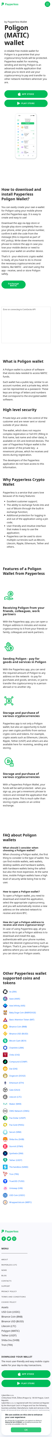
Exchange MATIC (13, 284)
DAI (15, 1068)
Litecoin (12, 1097)
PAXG (21, 1125)
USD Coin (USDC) (10, 1312)
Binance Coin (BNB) (11, 1316)
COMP (24, 1061)
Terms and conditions (13, 1297)
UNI (20, 1188)
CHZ (17, 1054)
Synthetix (13, 1153)
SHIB (21, 1139)
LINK (21, 1047)
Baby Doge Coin (16, 1012)
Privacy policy (9, 1291)
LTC (19, 1097)
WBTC (28, 1202)
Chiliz (11, 1054)
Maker (12, 1104)
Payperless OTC (9, 1265)
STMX (19, 1146)
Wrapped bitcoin (17, 1202)
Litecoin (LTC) (8, 1326)
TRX (16, 1174)
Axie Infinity (14, 1005)
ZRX (14, 991)
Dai (10, 1068)
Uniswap (13, 1188)
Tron (11, 1174)
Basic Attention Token (19, 1019)
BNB (24, 1026)
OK (26, 1429)
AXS (23, 1005)
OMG (26, 1111)
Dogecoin (13, 1075)
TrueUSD (13, 1181)
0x (10, 991)
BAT (32, 1019)
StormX (12, 1146)
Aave (11, 998)
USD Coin (13, 1195)
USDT (19, 1160)
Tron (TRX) (7, 1345)
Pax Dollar (14, 1118)
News (4, 1270)
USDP (22, 1118)
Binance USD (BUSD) (12, 1321)
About (4, 1259)
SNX (21, 1153)
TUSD (21, 1181)
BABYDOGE (30, 1012)
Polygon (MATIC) (10, 1330)
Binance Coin (15, 1026)
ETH (21, 1082)
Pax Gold (13, 1125)
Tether (12, 1160)
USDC (21, 1195)
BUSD (24, 1033)
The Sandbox (15, 1167)
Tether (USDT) (9, 1335)
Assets (4, 1307)
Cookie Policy (8, 1302)
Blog (4, 1275)
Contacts (6, 1281)
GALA (17, 1090)
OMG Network (16, 1111)
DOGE (22, 1075)
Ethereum (13, 1082)
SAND (25, 1167)
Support (5, 1286)
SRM (19, 1132)
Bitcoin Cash (15, 1040)
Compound (14, 1061)
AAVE (17, 998)
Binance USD (15, 1033)
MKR (18, 1104)
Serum (12, 1132)
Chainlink (13, 1047)
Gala (11, 1090)
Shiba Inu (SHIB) (10, 1340)
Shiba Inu (13, 1139)
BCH (24, 1040)
